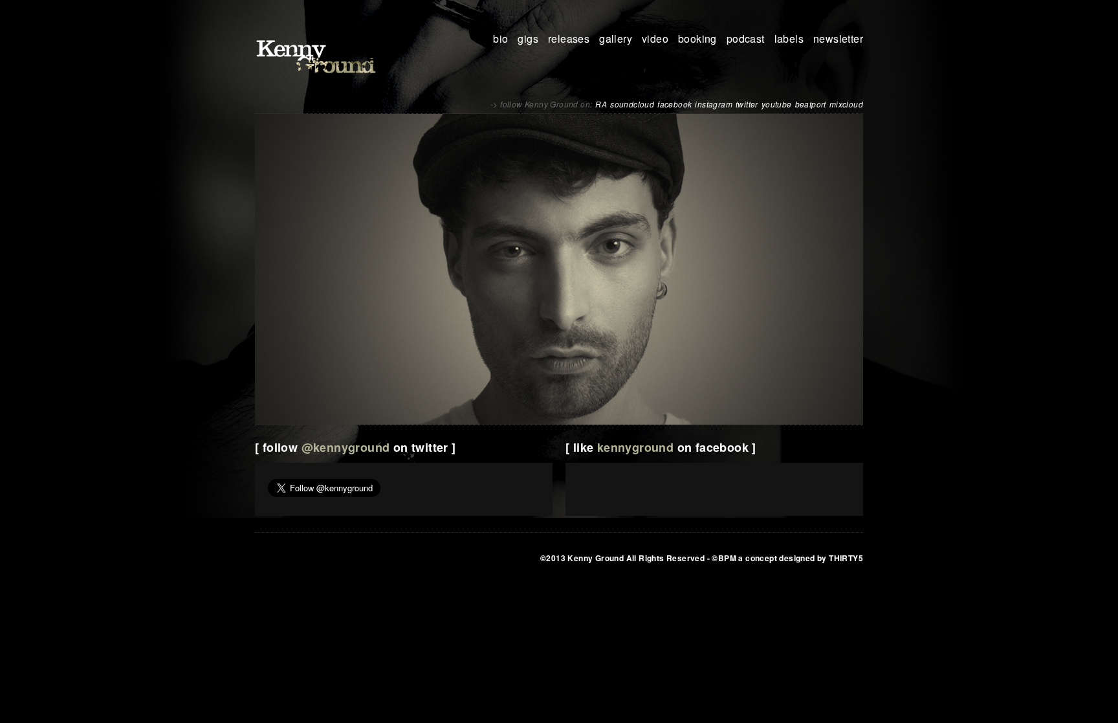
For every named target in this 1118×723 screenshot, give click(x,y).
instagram (713, 103)
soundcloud (632, 103)
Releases (568, 38)
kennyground (635, 447)
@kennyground (345, 447)
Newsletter (838, 38)
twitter (747, 103)
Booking (697, 38)
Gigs (528, 38)
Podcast (746, 38)
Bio (500, 38)
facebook (674, 103)
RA (601, 103)
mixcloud (846, 103)
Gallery (615, 38)
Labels (789, 38)
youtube (777, 103)
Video (655, 38)
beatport (810, 103)
